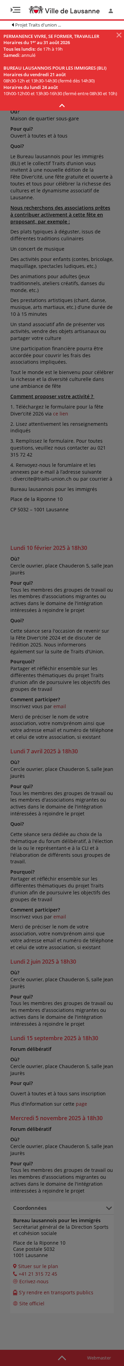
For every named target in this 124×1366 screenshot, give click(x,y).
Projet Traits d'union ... (38, 25)
